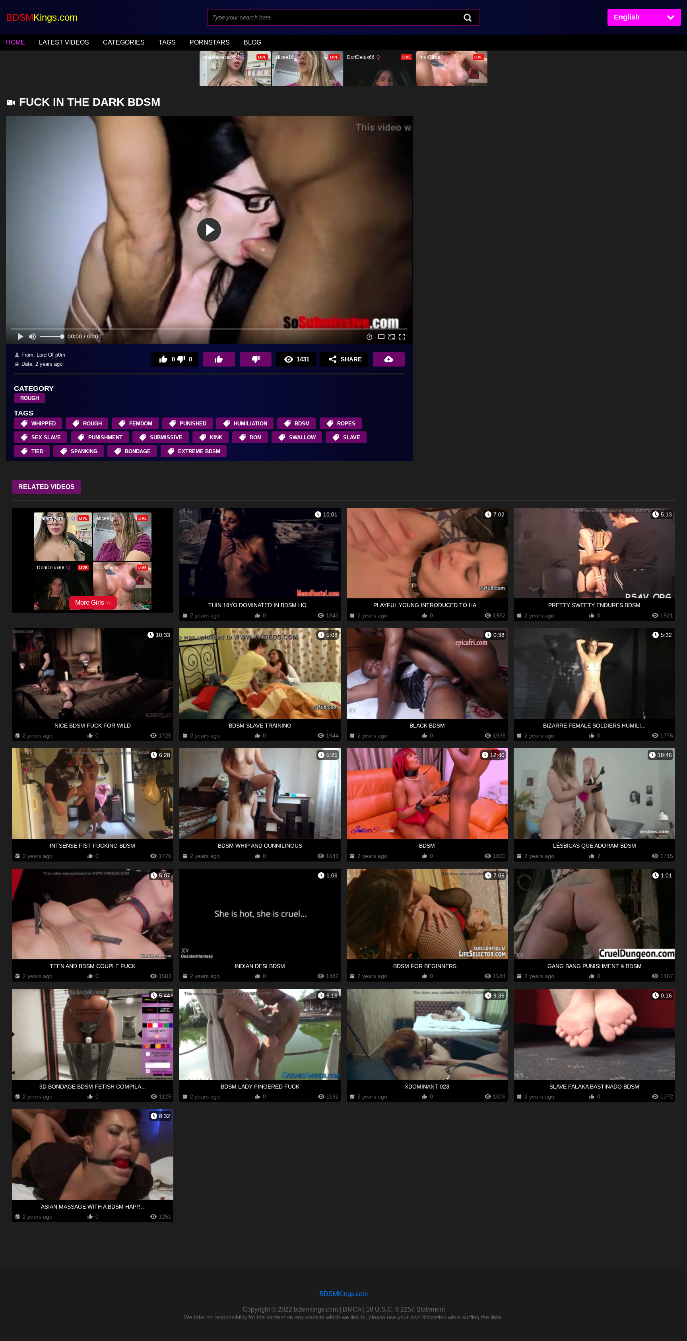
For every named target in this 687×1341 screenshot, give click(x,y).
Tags (167, 42)
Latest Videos (64, 42)
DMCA (352, 1309)
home (15, 42)
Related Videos (46, 486)
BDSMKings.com (343, 1294)
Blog (252, 42)
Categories (124, 42)
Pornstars (210, 42)
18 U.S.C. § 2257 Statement (405, 1309)
